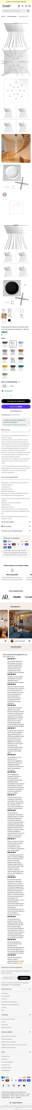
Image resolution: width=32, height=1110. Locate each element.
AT (4, 1105)
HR (29, 1105)
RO (17, 1107)
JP (8, 1107)
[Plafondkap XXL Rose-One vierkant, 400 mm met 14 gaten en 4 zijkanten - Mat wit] (5, 343)
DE (15, 1105)
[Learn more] (5, 334)
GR (27, 1105)
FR (24, 1105)
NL (11, 1107)
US (30, 1107)
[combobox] (16, 11)
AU (1, 1105)
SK (19, 1107)
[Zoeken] (28, 11)
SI (25, 1107)
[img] (15, 659)
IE (3, 1107)
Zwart (12, 386)
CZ (12, 1105)
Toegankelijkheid (17, 1102)
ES (21, 1105)
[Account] (22, 6)
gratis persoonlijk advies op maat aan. (17, 424)
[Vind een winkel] (19, 6)
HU (1, 1107)
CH (10, 1105)
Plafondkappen (12, 16)
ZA (16, 1108)
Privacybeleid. (17, 984)
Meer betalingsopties (16, 410)
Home (3, 16)
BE (7, 1105)
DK (18, 1105)
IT (6, 1107)
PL (14, 1107)
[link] (5, 597)
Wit (4, 386)
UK (27, 1107)
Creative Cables (10, 1092)
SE (22, 1107)
